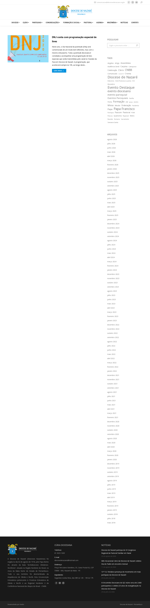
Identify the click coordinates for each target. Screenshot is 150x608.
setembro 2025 (113, 186)
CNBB (128, 69)
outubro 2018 (112, 514)
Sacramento (125, 119)
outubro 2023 (112, 282)
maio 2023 (111, 304)
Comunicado (112, 73)
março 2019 (111, 501)
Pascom (118, 112)
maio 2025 (111, 202)
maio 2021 (111, 405)
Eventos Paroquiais (118, 98)
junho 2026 (111, 148)
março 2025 (111, 211)
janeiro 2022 (112, 371)
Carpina (123, 66)
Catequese (132, 67)
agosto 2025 (112, 190)
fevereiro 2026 (112, 165)
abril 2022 (111, 358)
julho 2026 (111, 143)
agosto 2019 (112, 480)
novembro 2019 (113, 468)
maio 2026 (111, 152)
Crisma (128, 73)
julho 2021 (111, 396)
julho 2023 (111, 295)
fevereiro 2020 (112, 455)
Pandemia (135, 105)
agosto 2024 (112, 240)
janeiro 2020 (112, 459)
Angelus (111, 63)
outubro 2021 (112, 384)
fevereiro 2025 (112, 215)
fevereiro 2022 (112, 367)
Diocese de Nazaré (123, 77)
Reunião (110, 119)
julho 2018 (111, 518)
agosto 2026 (112, 139)
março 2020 (111, 451)
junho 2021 (111, 400)
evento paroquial (117, 94)
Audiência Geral (113, 66)
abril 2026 (111, 156)
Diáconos (111, 81)
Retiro (132, 116)
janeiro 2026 (112, 169)
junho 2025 (111, 198)
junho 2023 (111, 299)
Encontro (111, 84)
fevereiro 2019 (112, 506)
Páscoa (110, 116)
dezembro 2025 (113, 173)
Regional (126, 116)
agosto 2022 (112, 341)
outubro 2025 (112, 181)
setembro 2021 (113, 388)
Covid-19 (121, 74)
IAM (127, 102)
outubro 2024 (112, 232)
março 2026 (111, 160)
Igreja (131, 102)
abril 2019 (111, 497)
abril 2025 (111, 207)
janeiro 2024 (112, 270)
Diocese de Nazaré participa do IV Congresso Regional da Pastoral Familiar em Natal (118, 551)
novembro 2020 (113, 426)
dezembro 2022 (113, 325)
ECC (133, 81)
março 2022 (111, 363)
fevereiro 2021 (112, 417)
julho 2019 (111, 485)
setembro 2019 (113, 476)
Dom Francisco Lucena (123, 81)
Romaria (117, 119)
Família (131, 98)
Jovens (136, 102)
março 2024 (111, 261)
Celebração (112, 70)
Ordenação (126, 105)
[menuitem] (15, 23)
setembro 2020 (113, 434)
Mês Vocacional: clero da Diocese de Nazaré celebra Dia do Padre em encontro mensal (121, 562)
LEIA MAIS (58, 71)
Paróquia (111, 112)
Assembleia (126, 63)
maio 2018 (111, 523)
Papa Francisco (124, 108)
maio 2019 (111, 493)
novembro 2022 (113, 329)
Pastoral (126, 112)
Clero (121, 70)
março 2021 (111, 413)
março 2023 (111, 312)
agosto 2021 (112, 392)
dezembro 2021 (113, 375)
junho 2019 (111, 489)
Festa (110, 102)
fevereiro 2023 (112, 316)
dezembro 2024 (113, 224)
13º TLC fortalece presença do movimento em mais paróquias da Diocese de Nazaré (121, 573)
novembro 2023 (113, 278)
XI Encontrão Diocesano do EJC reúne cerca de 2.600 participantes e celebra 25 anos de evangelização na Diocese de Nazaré (121, 586)
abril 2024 (111, 257)
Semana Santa (113, 122)
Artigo (117, 63)
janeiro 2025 (112, 219)
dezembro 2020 (113, 421)
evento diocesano (119, 91)
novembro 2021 (113, 379)
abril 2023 (111, 308)
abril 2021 (111, 409)
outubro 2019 (112, 472)
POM (133, 112)
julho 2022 (111, 346)
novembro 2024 (113, 228)
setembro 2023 (113, 287)
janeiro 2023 (112, 320)
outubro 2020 (112, 430)
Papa (110, 109)
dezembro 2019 (113, 464)
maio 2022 (111, 354)
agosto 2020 (112, 438)
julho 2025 (111, 194)
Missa (111, 105)
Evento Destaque (121, 87)
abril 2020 (111, 447)
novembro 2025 (113, 177)
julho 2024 (111, 245)
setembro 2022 (113, 337)
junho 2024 (111, 249)
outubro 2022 (112, 333)
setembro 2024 (113, 236)
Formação (118, 101)
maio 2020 (111, 443)
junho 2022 (111, 350)
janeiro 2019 (112, 510)
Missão (117, 105)
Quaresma (118, 116)
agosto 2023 (112, 291)
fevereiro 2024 (112, 266)
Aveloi (22, 604)
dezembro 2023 (113, 274)
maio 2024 (111, 253)
